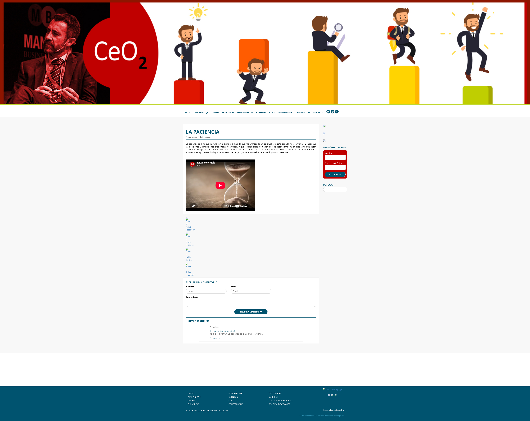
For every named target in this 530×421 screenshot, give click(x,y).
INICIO (191, 393)
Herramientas (245, 112)
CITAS (231, 400)
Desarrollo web (329, 410)
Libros (215, 112)
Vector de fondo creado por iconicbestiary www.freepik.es (322, 415)
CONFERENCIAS (235, 404)
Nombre (190, 286)
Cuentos (261, 112)
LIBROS (191, 400)
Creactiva (340, 410)
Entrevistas (303, 112)
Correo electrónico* (334, 163)
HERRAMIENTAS (235, 393)
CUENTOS (233, 396)
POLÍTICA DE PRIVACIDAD (281, 400)
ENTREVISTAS (275, 393)
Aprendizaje (201, 112)
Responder (215, 338)
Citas (272, 112)
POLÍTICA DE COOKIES (279, 404)
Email (233, 286)
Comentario (192, 297)
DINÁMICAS (193, 404)
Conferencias (286, 112)
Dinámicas (228, 112)
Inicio (188, 112)
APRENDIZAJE (194, 396)
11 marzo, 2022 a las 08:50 (222, 330)
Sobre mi (318, 112)
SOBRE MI (273, 396)
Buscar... (328, 184)
